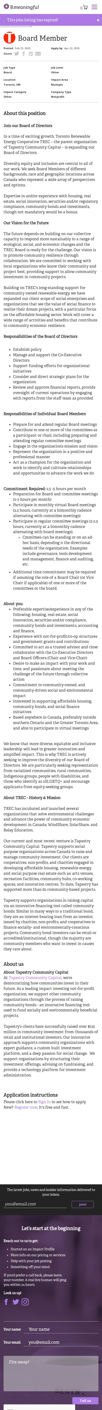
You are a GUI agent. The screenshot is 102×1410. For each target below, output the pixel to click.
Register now (25, 1107)
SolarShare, (80, 825)
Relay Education (18, 830)
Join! (82, 1204)
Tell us (85, 1400)
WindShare (58, 825)
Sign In (44, 1102)
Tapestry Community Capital (35, 978)
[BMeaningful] (21, 7)
